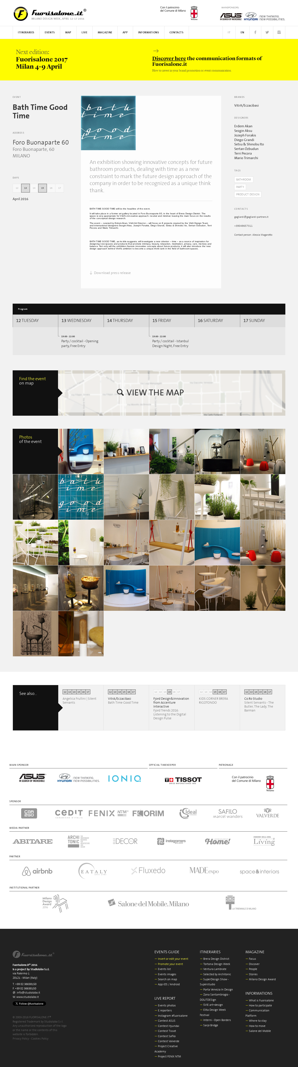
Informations (148, 32)
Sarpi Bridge (209, 1025)
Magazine (105, 32)
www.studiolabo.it (27, 997)
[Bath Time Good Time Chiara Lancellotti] (126, 497)
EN (242, 32)
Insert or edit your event (171, 959)
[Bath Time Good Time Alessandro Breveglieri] (81, 451)
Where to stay (256, 1021)
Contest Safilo (165, 1036)
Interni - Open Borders (215, 1020)
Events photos (165, 1005)
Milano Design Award (260, 979)
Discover (252, 964)
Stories (251, 974)
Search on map (165, 979)
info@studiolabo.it (28, 992)
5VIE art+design (211, 1005)
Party (240, 187)
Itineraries (26, 32)
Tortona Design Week (215, 964)
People (251, 969)
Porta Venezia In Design (216, 989)
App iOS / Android (167, 984)
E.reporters (163, 1010)
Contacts (177, 32)
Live (84, 32)
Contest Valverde (166, 1041)
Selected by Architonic (215, 974)
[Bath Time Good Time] (108, 123)
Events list (162, 969)
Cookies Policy (39, 1038)
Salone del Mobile (258, 1031)
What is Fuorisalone (259, 1000)
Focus (250, 959)
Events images (165, 974)
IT (229, 32)
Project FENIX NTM (167, 1056)
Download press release (112, 273)
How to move (255, 1026)
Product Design (248, 194)
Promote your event (168, 964)
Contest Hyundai (166, 1026)
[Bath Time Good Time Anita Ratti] (172, 588)
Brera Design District (214, 959)
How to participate (258, 1005)
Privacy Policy (21, 1038)
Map (68, 32)
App (125, 32)
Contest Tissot (165, 1031)
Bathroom (243, 179)
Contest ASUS (164, 1021)
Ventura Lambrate (213, 969)
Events (50, 32)
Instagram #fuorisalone (171, 1016)
